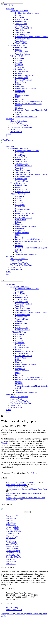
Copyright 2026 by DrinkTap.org (13, 614)
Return (35, 473)
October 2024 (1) (12, 555)
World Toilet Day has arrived (16, 485)
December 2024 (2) (13, 551)
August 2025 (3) (12, 535)
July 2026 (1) (11, 518)
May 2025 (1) (11, 540)
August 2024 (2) (12, 559)
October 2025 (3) (12, 533)
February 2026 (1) (12, 527)
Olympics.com (6, 443)
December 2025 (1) (13, 529)
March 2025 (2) (11, 544)
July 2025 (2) (11, 538)
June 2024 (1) (11, 564)
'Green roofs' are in (13, 487)
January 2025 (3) (12, 548)
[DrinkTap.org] (7, 4)
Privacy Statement (34, 614)
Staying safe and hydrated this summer (20, 482)
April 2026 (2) (11, 525)
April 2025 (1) (11, 542)
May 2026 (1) (11, 523)
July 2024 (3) (11, 561)
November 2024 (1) (13, 553)
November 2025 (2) (13, 531)
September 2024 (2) (13, 557)
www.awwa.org (12, 607)
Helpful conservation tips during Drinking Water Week (26, 489)
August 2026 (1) (12, 516)
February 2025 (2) (12, 546)
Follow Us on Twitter (14, 610)
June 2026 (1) (11, 520)
